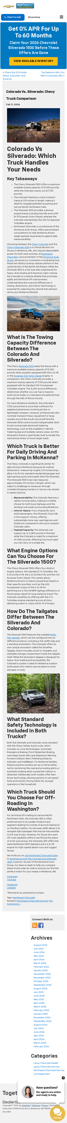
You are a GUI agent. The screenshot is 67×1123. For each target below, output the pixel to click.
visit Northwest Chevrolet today (41, 856)
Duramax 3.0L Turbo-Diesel (28, 376)
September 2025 (43, 985)
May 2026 (39, 956)
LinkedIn (11, 888)
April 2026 (39, 960)
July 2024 (39, 1028)
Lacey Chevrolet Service (46, 1067)
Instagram (12, 877)
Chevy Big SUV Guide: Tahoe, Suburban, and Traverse (15, 75)
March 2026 (40, 963)
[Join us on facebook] (41, 925)
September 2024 (43, 1021)
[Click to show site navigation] (61, 17)
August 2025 (40, 989)
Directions (34, 17)
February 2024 (41, 1047)
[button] (13, 17)
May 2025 (39, 999)
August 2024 (40, 1025)
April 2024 (39, 1039)
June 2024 (39, 1032)
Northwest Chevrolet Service (32, 901)
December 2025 (42, 974)
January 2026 (41, 970)
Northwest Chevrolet (24, 898)
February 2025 (41, 1010)
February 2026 (41, 967)
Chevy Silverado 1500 (18, 247)
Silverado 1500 (26, 366)
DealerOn (26, 1105)
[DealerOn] (11, 1102)
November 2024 (42, 1018)
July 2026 (39, 949)
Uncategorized (41, 1074)
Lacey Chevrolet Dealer (46, 1063)
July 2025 (39, 992)
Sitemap (36, 1105)
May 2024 (39, 1036)
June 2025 (39, 996)
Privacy (45, 1105)
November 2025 (42, 978)
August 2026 (40, 945)
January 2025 (41, 1014)
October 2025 (41, 981)
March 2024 (40, 1043)
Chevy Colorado (40, 244)
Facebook (12, 885)
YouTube (11, 880)
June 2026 (39, 952)
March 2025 (40, 1007)
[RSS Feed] (35, 925)
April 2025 (39, 1003)
